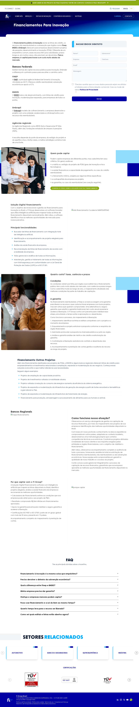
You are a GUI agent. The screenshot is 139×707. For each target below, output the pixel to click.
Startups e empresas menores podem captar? (41, 597)
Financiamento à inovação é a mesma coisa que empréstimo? (48, 573)
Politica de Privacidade (23, 702)
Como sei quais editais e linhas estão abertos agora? (44, 614)
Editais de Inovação (43, 16)
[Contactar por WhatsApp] (131, 699)
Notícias (78, 16)
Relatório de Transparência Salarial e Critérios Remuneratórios (36, 704)
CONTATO (128, 16)
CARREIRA (117, 16)
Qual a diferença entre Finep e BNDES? (37, 585)
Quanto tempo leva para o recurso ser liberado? (42, 608)
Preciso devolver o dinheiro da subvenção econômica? (45, 579)
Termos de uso (49, 702)
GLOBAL (17, 9)
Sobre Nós (19, 16)
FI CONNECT (9, 9)
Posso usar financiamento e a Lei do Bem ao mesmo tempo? (47, 602)
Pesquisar (116, 9)
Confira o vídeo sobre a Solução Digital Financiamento (74, 188)
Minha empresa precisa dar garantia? (37, 591)
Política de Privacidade (89, 90)
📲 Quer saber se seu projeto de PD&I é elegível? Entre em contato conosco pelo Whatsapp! (68, 3)
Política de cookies (38, 702)
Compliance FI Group (61, 702)
